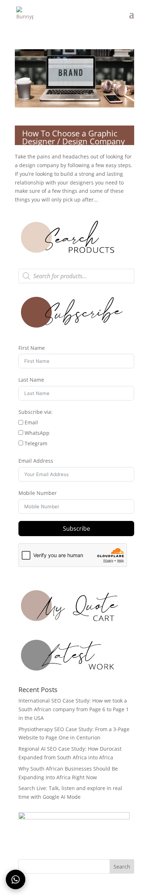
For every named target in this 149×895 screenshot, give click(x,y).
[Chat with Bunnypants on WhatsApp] (15, 879)
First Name (31, 347)
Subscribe (76, 529)
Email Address (35, 460)
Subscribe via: (35, 411)
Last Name (31, 379)
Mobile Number (37, 492)
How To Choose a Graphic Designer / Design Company (73, 137)
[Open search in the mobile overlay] (76, 276)
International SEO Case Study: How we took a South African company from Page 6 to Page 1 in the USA (73, 709)
